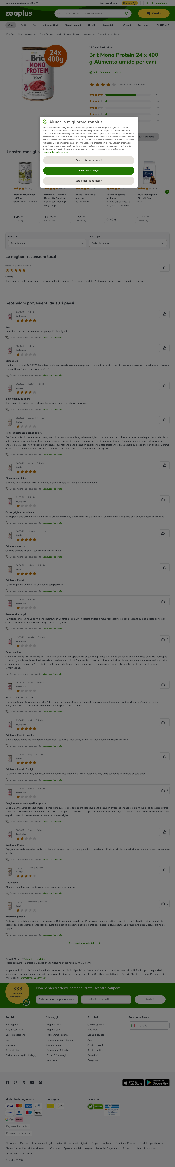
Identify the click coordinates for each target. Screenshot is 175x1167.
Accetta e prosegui (88, 170)
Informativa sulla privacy (56, 152)
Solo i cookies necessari (88, 180)
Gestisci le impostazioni (89, 160)
